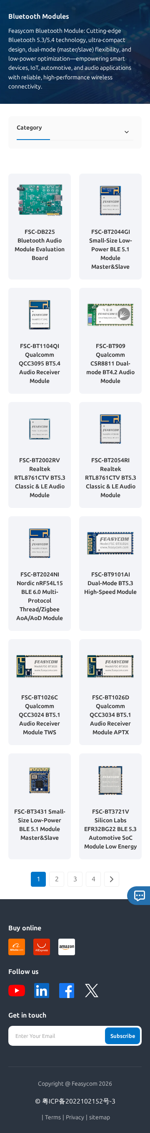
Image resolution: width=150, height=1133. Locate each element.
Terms (53, 1118)
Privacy (75, 1118)
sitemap (99, 1118)
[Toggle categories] (126, 132)
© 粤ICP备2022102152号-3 (75, 1101)
